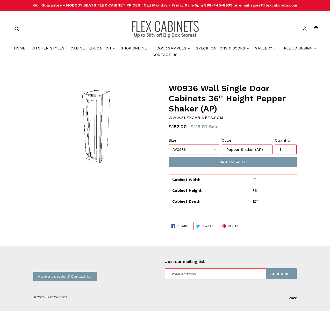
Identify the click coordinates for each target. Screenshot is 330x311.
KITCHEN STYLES (48, 48)
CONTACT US (165, 54)
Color (227, 140)
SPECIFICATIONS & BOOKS (223, 48)
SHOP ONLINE (137, 48)
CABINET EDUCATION (94, 48)
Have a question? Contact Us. (65, 276)
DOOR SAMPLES (174, 48)
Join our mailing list (185, 261)
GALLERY (266, 48)
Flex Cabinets (56, 297)
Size (172, 140)
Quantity (283, 140)
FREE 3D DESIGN (300, 48)
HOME (19, 48)
